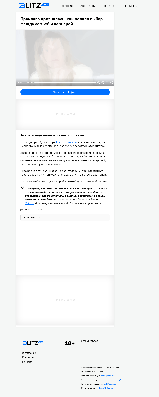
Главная (33, 343)
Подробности (33, 217)
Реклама (108, 5)
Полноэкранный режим (107, 82)
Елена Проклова (66, 142)
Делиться (111, 82)
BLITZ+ (29, 203)
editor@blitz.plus (108, 376)
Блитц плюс (33, 5)
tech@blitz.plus (110, 384)
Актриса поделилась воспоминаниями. (52, 135)
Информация (103, 82)
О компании (88, 5)
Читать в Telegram (65, 92)
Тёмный (134, 6)
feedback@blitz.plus (104, 388)
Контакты (28, 357)
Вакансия (66, 5)
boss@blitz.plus (121, 380)
